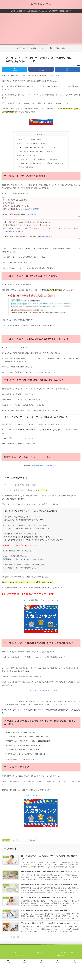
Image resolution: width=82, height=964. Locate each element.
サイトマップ (21, 955)
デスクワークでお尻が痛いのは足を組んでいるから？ (35, 151)
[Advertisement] (41, 29)
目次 (38, 135)
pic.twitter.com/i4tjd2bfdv (15, 231)
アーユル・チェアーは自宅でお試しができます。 (33, 143)
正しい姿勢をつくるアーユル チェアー (42, 795)
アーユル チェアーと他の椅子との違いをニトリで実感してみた (38, 159)
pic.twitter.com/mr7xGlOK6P (29, 209)
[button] (76, 538)
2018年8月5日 (31, 214)
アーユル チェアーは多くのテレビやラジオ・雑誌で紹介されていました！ (41, 163)
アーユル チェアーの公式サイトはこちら (42, 690)
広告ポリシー (41, 953)
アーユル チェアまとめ (25, 167)
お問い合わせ (61, 955)
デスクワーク (22, 840)
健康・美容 (7, 840)
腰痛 (14, 840)
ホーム (14, 953)
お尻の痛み (32, 840)
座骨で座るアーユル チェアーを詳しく (45, 465)
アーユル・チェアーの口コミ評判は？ (30, 140)
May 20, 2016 (47, 236)
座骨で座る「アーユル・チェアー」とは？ (31, 155)
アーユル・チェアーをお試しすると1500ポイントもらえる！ (37, 147)
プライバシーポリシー (68, 953)
